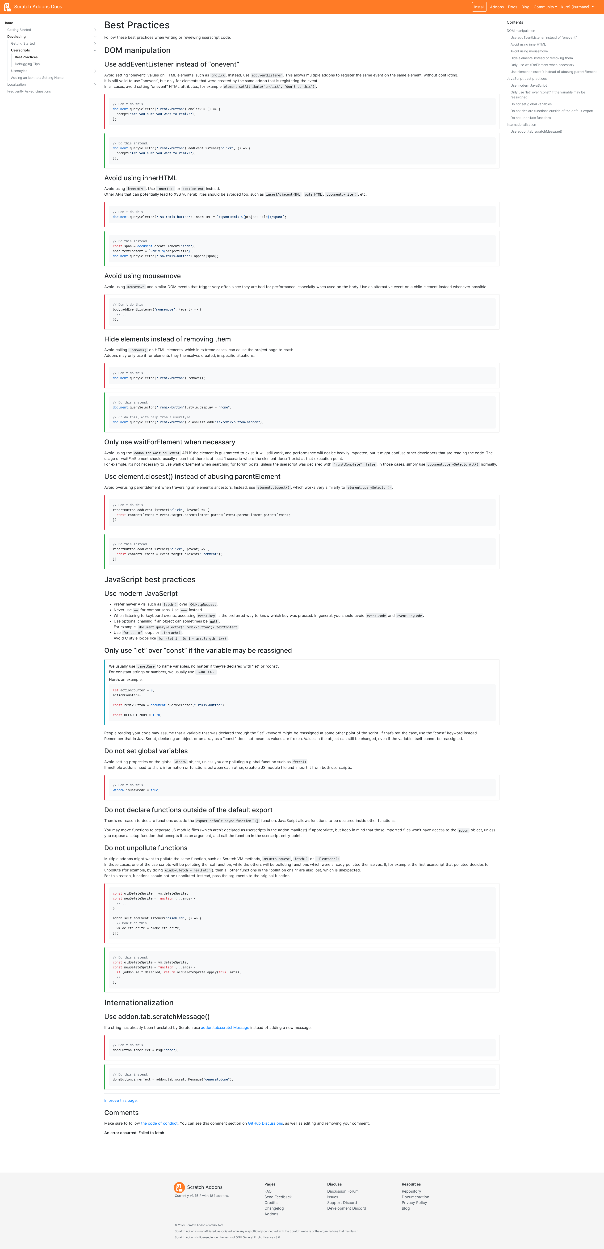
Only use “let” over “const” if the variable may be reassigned (548, 94)
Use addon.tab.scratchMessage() (536, 131)
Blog (525, 6)
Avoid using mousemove (529, 51)
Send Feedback (278, 1196)
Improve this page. (121, 1100)
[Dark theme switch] (598, 4)
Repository (411, 1191)
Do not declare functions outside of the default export (552, 111)
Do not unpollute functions (531, 118)
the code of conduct (159, 1123)
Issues (332, 1196)
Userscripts (20, 50)
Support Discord (342, 1202)
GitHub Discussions (265, 1123)
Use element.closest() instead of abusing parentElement (554, 72)
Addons (497, 6)
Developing (16, 36)
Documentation (415, 1196)
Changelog (274, 1208)
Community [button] (544, 6)
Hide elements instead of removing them (542, 58)
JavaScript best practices (527, 78)
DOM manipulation (521, 31)
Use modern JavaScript (529, 85)
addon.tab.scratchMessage (225, 1027)
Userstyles (19, 71)
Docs (512, 6)
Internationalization (521, 124)
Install (479, 6)
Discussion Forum (343, 1191)
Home (8, 23)
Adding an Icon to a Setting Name (37, 78)
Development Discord (346, 1208)
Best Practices (26, 57)
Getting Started (19, 30)
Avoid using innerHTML (528, 44)
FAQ (268, 1191)
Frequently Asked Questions (29, 91)
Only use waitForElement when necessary (542, 65)
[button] (95, 29)
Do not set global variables (531, 104)
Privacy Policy (414, 1202)
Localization (16, 84)
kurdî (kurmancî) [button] (576, 6)
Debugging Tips (27, 64)
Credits (270, 1202)
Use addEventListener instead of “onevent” (544, 37)
